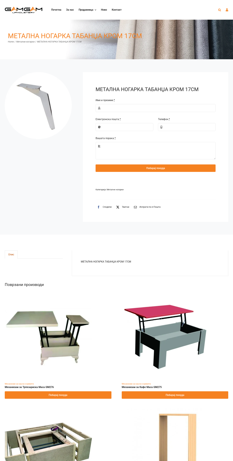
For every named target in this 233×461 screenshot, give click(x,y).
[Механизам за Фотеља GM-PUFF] (48, 410)
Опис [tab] (11, 254)
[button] (219, 10)
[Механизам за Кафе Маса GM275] (165, 294)
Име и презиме (105, 100)
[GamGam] (23, 7)
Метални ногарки (115, 189)
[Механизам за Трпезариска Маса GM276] (48, 294)
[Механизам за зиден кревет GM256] (165, 410)
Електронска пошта (108, 119)
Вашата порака (106, 138)
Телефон (164, 119)
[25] (38, 105)
